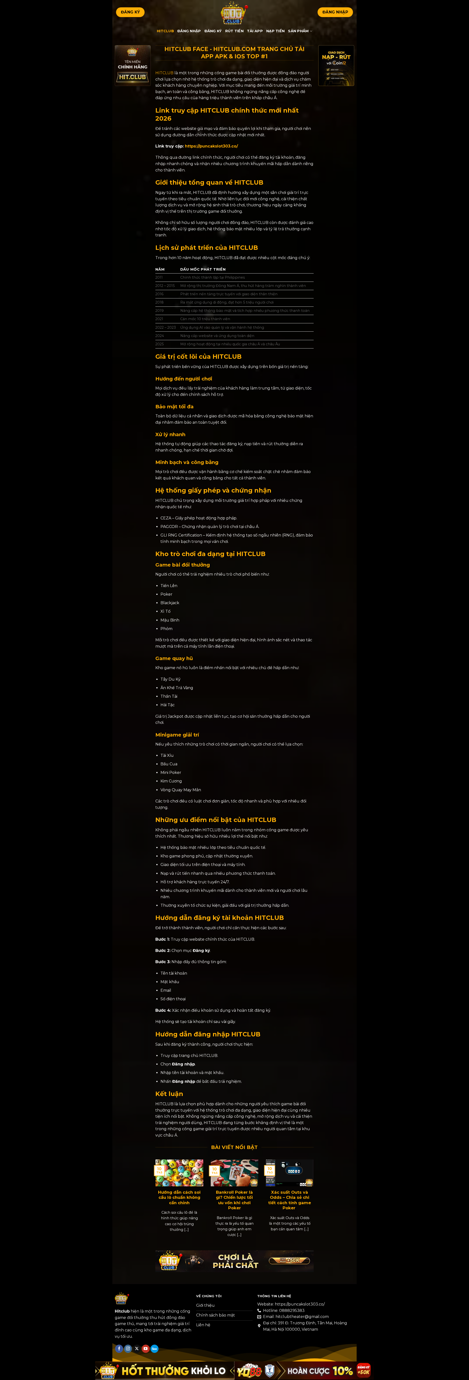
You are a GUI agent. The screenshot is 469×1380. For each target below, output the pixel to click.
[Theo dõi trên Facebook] (119, 1349)
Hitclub (165, 31)
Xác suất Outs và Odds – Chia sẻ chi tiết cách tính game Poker (289, 1200)
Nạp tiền (275, 31)
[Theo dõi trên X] (137, 1349)
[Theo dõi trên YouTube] (146, 1349)
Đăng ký (213, 31)
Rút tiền (234, 31)
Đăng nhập (189, 31)
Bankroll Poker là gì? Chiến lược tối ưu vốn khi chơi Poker (234, 1200)
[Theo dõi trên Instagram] (128, 1349)
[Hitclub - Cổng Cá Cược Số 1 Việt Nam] (234, 12)
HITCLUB (164, 73)
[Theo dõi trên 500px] (154, 1349)
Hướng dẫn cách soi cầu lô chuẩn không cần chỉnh (179, 1197)
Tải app (255, 31)
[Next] (307, 1196)
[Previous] (161, 1196)
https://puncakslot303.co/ (211, 146)
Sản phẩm (298, 31)
